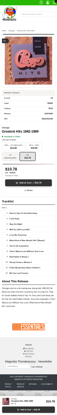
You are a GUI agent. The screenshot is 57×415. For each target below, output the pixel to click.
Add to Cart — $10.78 (30, 183)
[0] (54, 3)
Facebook (29, 349)
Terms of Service (20, 385)
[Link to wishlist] (41, 3)
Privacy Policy (8, 385)
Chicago (11, 31)
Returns (33, 384)
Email (29, 357)
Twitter (29, 351)
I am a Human (37, 367)
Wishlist (30, 190)
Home (4, 31)
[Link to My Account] (48, 3)
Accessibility (47, 384)
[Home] (9, 14)
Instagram (29, 354)
